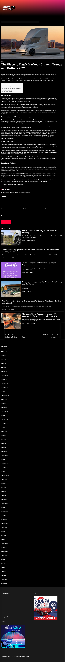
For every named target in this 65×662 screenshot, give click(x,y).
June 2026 (3, 359)
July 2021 (3, 559)
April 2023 (3, 495)
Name (3, 209)
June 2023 (3, 487)
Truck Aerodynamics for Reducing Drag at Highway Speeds (39, 264)
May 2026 (3, 363)
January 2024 (4, 459)
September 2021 (5, 551)
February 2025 (4, 411)
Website (47, 209)
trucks (21, 184)
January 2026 (4, 379)
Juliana (23, 240)
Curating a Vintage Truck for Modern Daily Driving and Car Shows (42, 283)
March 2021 (3, 575)
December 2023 (4, 463)
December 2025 (4, 383)
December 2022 (4, 511)
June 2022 (3, 535)
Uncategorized (4, 617)
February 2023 (4, 503)
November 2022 (4, 515)
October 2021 (4, 547)
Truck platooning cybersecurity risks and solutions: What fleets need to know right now (30, 251)
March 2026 (3, 371)
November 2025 (4, 387)
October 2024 (4, 427)
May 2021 (3, 567)
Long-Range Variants (7, 91)
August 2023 (4, 479)
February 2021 (4, 579)
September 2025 (5, 395)
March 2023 (3, 499)
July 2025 (3, 403)
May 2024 (3, 443)
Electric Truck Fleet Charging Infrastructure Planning (39, 232)
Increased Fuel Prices (7, 87)
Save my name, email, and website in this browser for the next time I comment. (23, 216)
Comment (4, 196)
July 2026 (3, 355)
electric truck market (8, 184)
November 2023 (4, 467)
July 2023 (3, 483)
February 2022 (4, 543)
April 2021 (3, 571)
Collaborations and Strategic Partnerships (12, 88)
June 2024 (3, 439)
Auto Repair (3, 605)
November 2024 (4, 423)
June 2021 (3, 563)
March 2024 (3, 451)
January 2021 (4, 583)
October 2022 (4, 519)
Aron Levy (3, 72)
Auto (2, 597)
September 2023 (5, 475)
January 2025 (4, 415)
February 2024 (4, 455)
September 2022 (5, 523)
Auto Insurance (4, 601)
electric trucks (17, 184)
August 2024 (4, 431)
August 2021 (4, 555)
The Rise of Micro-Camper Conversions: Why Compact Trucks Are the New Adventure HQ (31, 302)
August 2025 (4, 399)
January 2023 (4, 507)
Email (25, 209)
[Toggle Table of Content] (19, 85)
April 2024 (3, 447)
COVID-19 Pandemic (7, 90)
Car (2, 609)
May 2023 (3, 491)
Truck (2, 613)
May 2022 (3, 539)
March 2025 (3, 407)
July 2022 (3, 531)
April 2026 (3, 367)
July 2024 (3, 435)
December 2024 (4, 419)
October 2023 (4, 471)
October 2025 (4, 391)
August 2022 (4, 527)
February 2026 (4, 375)
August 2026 (4, 351)
